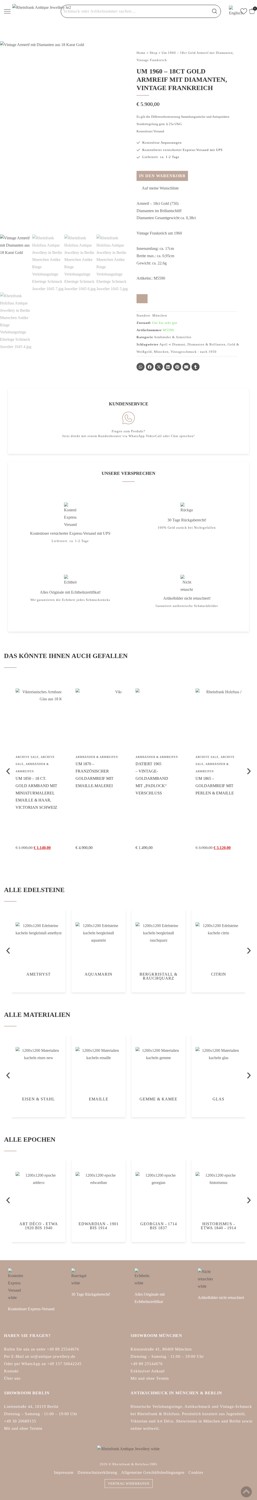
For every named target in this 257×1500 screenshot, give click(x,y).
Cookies (195, 1472)
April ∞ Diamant (172, 344)
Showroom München (156, 1335)
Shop (154, 53)
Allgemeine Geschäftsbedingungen (152, 1472)
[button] (158, 188)
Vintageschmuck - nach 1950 (194, 352)
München (161, 352)
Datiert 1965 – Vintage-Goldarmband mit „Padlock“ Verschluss (111, 778)
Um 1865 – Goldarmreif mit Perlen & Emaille (174, 785)
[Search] (214, 11)
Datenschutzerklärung (97, 1472)
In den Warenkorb (162, 176)
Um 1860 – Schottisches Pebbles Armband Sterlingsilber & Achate (234, 793)
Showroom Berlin (27, 1393)
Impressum (64, 1472)
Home (141, 53)
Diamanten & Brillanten (206, 344)
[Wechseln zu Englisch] (232, 11)
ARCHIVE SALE (166, 756)
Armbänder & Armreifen (172, 337)
